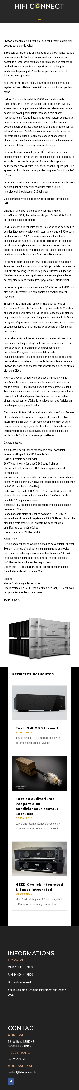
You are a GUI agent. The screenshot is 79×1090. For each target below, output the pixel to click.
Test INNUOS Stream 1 (37, 728)
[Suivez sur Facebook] (11, 1081)
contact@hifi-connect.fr (22, 1072)
